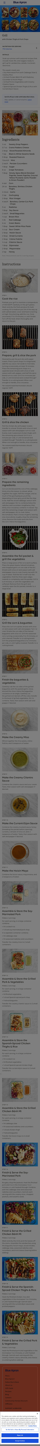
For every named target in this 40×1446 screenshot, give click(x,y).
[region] (20, 1428)
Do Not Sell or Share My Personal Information (20, 1429)
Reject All (20, 1435)
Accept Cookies (20, 1441)
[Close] (37, 1414)
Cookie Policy (32, 1426)
